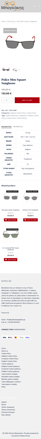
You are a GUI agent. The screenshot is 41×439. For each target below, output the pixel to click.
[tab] (6, 126)
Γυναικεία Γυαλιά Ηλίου (9, 359)
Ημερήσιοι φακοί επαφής (10, 376)
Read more (11, 220)
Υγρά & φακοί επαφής (9, 374)
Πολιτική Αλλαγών (8, 412)
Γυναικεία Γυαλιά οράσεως (11, 369)
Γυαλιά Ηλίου (11, 21)
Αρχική (3, 402)
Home (3, 21)
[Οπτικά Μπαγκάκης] (12, 6)
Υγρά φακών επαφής (9, 384)
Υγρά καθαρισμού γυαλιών (11, 382)
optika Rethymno (12, 115)
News (3, 387)
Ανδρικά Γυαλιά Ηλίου (18, 113)
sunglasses (23, 115)
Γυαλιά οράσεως (7, 364)
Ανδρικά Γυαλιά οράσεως (10, 366)
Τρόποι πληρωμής (7, 407)
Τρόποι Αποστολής (8, 410)
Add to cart (27, 100)
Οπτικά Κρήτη (22, 118)
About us (4, 351)
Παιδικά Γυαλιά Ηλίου (9, 361)
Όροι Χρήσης (6, 415)
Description (6, 126)
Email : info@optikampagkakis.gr (13, 320)
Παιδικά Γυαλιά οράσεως (10, 371)
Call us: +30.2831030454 (10, 322)
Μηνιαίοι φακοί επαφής (9, 379)
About (3, 404)
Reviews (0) (18, 126)
